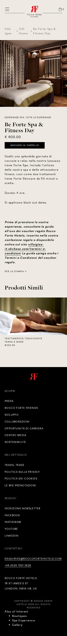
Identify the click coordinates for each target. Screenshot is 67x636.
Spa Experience (23, 620)
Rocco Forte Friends (21, 407)
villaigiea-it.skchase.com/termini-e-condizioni (25, 249)
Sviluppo (12, 414)
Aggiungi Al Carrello (24, 145)
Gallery (17, 625)
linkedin (11, 535)
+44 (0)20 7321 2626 (18, 565)
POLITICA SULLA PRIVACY (22, 471)
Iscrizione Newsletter (22, 508)
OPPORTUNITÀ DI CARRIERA (24, 428)
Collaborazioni (17, 421)
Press (9, 401)
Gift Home (23, 31)
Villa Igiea (8, 31)
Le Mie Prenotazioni (20, 485)
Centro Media (15, 435)
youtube (11, 528)
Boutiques (19, 616)
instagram (13, 521)
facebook (12, 515)
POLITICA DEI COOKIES (21, 478)
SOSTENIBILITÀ (15, 442)
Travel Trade (15, 465)
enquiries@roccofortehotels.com (33, 558)
